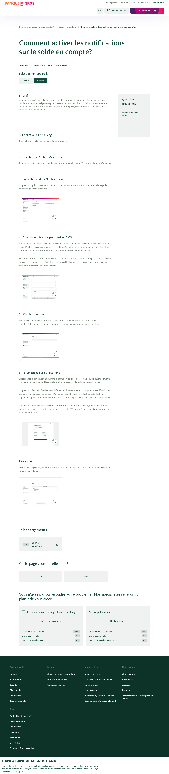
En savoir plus (17, 771)
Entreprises (124, 3)
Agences (126, 690)
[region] (84, 765)
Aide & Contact (158, 3)
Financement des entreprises (61, 674)
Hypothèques (16, 679)
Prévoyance (15, 695)
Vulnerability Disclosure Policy (99, 695)
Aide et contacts (129, 674)
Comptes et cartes (56, 685)
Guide (133, 3)
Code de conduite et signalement (100, 701)
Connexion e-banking (147, 10)
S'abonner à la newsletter (22, 748)
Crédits (13, 685)
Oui (40, 576)
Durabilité (15, 742)
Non (86, 576)
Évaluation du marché (20, 716)
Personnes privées (110, 3)
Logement (15, 732)
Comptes (14, 674)
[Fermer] (165, 762)
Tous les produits (18, 701)
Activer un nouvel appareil (130, 113)
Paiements (15, 737)
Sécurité (126, 685)
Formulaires (127, 679)
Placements (15, 690)
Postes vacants (91, 690)
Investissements (17, 721)
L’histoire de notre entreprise (98, 679)
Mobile (26, 81)
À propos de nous (144, 3)
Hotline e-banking (118, 621)
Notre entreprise (92, 674)
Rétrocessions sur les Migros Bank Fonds (138, 697)
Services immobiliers (57, 679)
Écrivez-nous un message (50, 621)
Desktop (40, 81)
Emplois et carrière (93, 685)
